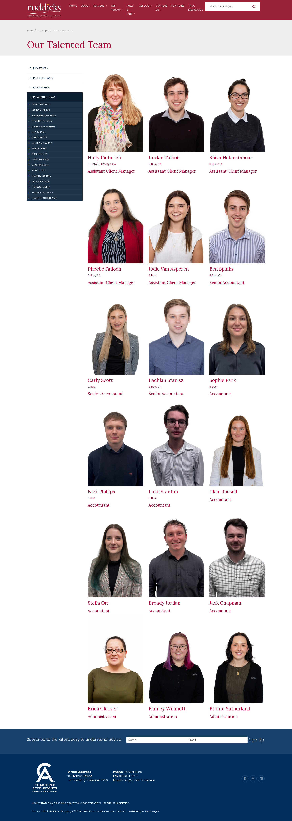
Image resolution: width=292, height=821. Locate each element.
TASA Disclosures (195, 8)
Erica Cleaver (40, 187)
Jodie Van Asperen (43, 126)
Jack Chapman (40, 181)
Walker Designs (150, 811)
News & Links (130, 10)
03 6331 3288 (133, 772)
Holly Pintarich (41, 104)
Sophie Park (39, 148)
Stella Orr (38, 170)
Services (98, 6)
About (85, 6)
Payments (177, 6)
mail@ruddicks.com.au (138, 780)
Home (73, 6)
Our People (115, 8)
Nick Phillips (40, 154)
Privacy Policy (39, 811)
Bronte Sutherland (44, 198)
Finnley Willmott (42, 192)
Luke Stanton (40, 159)
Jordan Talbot (41, 110)
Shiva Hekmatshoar (44, 115)
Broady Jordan (41, 176)
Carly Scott (39, 137)
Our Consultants (41, 78)
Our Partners (38, 68)
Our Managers (39, 87)
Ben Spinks (38, 132)
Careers (144, 6)
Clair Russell (40, 165)
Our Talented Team (42, 97)
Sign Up (256, 740)
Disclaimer (54, 811)
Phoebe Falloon (42, 121)
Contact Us (161, 8)
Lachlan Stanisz (42, 143)
